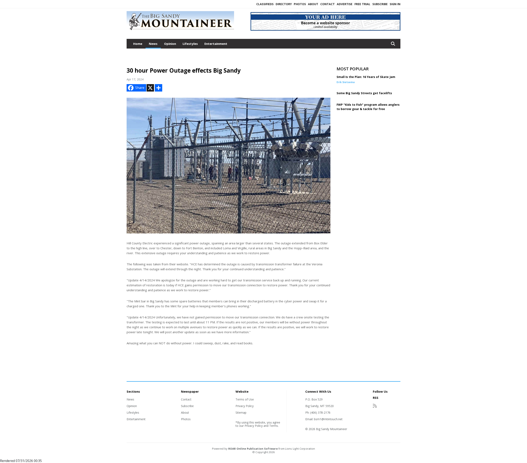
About (313, 4)
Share (139, 87)
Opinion (170, 44)
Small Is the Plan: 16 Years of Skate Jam (366, 77)
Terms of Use (245, 399)
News (153, 44)
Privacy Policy (245, 406)
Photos (300, 4)
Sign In (395, 4)
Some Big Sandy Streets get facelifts (364, 93)
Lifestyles (190, 44)
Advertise (344, 4)
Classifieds (265, 4)
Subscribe (380, 4)
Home (137, 44)
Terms (273, 426)
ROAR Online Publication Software (253, 448)
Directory (284, 4)
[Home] (180, 30)
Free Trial (362, 4)
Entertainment (215, 44)
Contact (327, 4)
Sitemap (241, 412)
